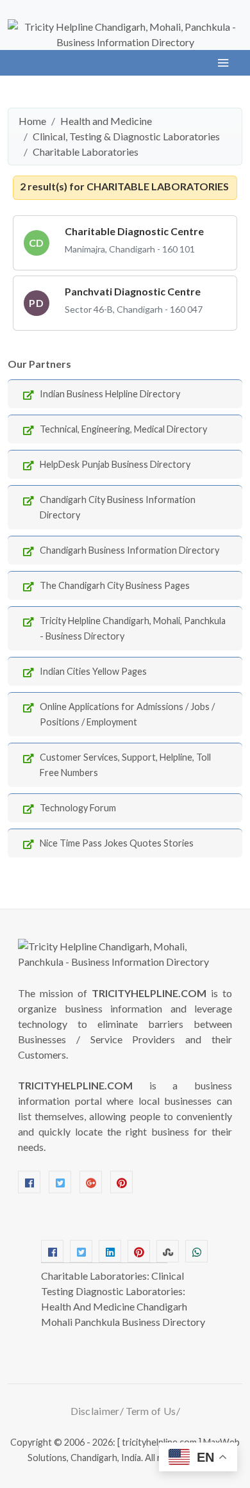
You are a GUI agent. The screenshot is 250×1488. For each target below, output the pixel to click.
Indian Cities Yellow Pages (93, 671)
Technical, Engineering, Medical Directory (123, 429)
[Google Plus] (90, 1182)
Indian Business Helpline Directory (110, 393)
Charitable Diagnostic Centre (134, 231)
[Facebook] (29, 1182)
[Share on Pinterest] (139, 1251)
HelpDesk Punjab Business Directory (115, 464)
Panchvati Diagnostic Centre (133, 291)
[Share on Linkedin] (110, 1251)
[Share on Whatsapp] (196, 1251)
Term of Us (151, 1411)
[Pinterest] (121, 1182)
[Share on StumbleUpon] (167, 1251)
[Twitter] (60, 1182)
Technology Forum (78, 807)
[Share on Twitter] (81, 1251)
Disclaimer (95, 1411)
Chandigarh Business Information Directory (129, 550)
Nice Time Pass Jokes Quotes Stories (117, 843)
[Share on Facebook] (52, 1251)
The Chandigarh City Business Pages (115, 585)
